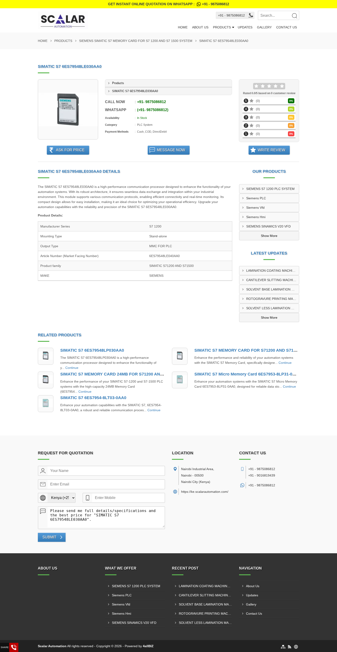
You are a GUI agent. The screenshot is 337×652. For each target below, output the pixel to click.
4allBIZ (148, 646)
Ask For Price (70, 150)
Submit (49, 537)
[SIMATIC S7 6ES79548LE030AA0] (68, 109)
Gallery (264, 27)
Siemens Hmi (255, 217)
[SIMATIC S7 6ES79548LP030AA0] (45, 356)
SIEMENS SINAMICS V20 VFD (268, 226)
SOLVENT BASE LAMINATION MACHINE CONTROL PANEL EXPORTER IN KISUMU (272, 289)
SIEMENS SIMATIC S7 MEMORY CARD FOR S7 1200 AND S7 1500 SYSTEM (135, 41)
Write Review (271, 150)
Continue (71, 368)
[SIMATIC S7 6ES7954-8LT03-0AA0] (45, 403)
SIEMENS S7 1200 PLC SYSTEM (270, 189)
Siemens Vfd (255, 207)
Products (222, 27)
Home (183, 27)
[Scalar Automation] (107, 20)
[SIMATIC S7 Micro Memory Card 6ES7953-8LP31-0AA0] (179, 380)
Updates (245, 27)
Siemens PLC (256, 198)
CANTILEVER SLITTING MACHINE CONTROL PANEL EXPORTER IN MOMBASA (272, 280)
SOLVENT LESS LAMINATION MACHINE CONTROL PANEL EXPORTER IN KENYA (272, 308)
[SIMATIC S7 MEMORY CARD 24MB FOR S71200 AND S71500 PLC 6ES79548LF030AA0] (45, 380)
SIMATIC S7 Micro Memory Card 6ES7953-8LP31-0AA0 (247, 374)
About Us (200, 27)
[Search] (294, 15)
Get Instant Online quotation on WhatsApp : (168, 4)
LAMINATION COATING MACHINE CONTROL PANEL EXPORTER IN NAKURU (272, 270)
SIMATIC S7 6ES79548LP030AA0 (92, 350)
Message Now (171, 150)
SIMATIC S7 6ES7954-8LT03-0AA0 (93, 397)
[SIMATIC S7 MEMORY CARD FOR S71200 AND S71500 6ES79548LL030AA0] (179, 356)
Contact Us (286, 27)
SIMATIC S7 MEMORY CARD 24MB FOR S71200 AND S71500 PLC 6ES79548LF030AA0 (144, 374)
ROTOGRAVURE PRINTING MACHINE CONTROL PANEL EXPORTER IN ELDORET (272, 299)
